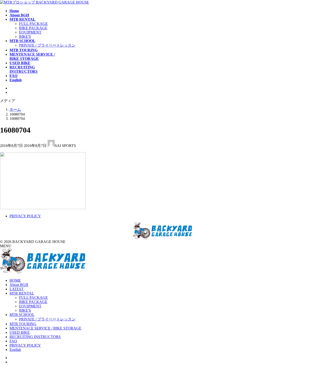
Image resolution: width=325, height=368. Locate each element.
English (15, 350)
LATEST (17, 289)
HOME (15, 280)
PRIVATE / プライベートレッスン (47, 45)
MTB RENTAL (22, 293)
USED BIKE (20, 332)
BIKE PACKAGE (33, 28)
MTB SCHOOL (22, 315)
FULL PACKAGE (33, 24)
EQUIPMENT (30, 32)
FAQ (13, 341)
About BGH (19, 285)
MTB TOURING (23, 324)
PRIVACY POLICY (25, 216)
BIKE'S (25, 36)
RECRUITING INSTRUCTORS (35, 337)
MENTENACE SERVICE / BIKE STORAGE (45, 328)
